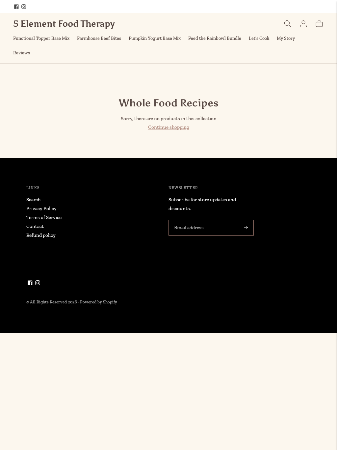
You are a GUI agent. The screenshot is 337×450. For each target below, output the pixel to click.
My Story (286, 38)
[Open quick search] (287, 23)
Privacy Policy (41, 208)
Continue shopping (168, 127)
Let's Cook (259, 38)
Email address (188, 220)
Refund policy (41, 235)
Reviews (21, 53)
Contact (35, 226)
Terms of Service (44, 217)
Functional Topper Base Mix (41, 38)
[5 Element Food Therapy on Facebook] (16, 6)
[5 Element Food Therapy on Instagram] (23, 6)
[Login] (303, 23)
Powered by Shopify (98, 301)
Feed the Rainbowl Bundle (214, 38)
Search (33, 200)
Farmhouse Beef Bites (99, 38)
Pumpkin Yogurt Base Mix (155, 38)
